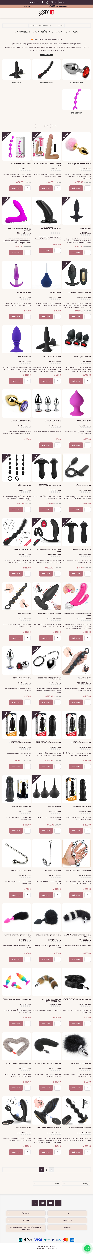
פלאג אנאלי (16, 83)
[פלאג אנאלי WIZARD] (16, 275)
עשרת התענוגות (86, 228)
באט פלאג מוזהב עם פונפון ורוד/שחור (79, 164)
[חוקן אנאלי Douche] (46, 789)
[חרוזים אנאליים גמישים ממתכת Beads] (76, 853)
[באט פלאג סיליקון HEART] (76, 339)
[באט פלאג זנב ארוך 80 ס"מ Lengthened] (76, 982)
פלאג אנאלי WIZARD (24, 292)
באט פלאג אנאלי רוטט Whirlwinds (49, 1128)
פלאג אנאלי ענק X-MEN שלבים (81, 806)
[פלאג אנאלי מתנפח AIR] (76, 468)
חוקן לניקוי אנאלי (55, 292)
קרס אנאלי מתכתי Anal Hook (21, 871)
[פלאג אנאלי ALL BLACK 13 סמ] (46, 211)
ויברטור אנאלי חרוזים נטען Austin (80, 1128)
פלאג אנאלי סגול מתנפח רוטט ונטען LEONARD (19, 229)
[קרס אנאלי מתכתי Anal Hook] (16, 853)
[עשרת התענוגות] (76, 211)
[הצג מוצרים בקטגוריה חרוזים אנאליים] (76, 99)
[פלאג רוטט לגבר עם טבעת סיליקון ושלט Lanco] (46, 532)
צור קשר (32, 2)
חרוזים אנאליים (76, 113)
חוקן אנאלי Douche (54, 806)
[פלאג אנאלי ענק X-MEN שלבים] (76, 789)
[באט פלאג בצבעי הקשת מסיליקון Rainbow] (16, 982)
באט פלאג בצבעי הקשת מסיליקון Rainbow (17, 999)
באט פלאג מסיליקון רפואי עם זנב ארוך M (18, 1063)
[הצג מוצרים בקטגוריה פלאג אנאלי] (16, 69)
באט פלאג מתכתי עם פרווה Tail (80, 1063)
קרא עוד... (46, 55)
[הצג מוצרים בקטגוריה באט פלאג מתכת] (76, 69)
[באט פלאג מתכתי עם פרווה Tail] (76, 1046)
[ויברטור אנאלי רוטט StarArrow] (46, 468)
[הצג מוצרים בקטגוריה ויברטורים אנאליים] (46, 69)
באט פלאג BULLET (24, 357)
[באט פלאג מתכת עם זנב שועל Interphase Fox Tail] (46, 982)
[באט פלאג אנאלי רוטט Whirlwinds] (46, 1110)
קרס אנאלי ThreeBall (53, 871)
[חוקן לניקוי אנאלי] (46, 275)
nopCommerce (50, 1246)
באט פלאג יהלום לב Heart (22, 678)
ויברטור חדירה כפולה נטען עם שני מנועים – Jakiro (77, 615)
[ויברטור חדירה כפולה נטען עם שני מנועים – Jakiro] (76, 596)
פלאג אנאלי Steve (24, 614)
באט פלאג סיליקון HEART (82, 357)
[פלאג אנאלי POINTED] (76, 403)
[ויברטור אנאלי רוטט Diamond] (76, 532)
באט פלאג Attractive (53, 421)
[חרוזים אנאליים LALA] (16, 468)
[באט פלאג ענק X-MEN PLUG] (16, 789)
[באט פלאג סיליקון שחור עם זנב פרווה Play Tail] (16, 917)
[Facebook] (58, 1203)
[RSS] (35, 1203)
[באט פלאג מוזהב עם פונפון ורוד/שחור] (76, 146)
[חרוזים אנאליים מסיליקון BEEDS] (16, 146)
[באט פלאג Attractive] (46, 403)
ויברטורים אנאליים (46, 83)
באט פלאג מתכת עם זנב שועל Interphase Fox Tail (51, 1000)
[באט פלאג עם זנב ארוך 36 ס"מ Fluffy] (46, 1046)
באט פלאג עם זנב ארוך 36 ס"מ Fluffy (48, 1063)
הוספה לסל (76, 188)
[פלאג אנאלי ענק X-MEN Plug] (76, 725)
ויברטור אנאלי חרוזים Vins (22, 549)
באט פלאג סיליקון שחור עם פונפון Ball (48, 935)
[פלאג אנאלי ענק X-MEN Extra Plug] (46, 725)
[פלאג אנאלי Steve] (16, 596)
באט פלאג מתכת (76, 83)
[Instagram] (42, 1203)
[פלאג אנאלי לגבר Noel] (16, 1110)
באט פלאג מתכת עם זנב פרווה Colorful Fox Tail (77, 936)
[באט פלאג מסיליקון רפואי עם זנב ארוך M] (16, 1046)
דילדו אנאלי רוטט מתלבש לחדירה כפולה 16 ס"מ (47, 165)
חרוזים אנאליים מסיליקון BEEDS (21, 164)
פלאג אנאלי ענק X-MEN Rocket (20, 742)
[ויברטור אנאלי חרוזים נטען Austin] (76, 1110)
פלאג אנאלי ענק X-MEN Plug (81, 742)
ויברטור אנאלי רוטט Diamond (81, 549)
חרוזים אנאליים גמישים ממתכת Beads (78, 871)
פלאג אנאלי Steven (84, 678)
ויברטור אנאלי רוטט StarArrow (50, 485)
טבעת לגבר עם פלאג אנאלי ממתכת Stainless (49, 679)
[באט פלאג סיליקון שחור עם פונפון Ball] (46, 917)
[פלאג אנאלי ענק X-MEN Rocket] (16, 725)
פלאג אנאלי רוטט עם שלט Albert (49, 614)
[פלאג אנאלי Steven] (76, 660)
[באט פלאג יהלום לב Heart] (16, 660)
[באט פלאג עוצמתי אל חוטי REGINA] (76, 275)
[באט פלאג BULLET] (16, 339)
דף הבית (61, 25)
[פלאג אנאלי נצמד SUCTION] (46, 339)
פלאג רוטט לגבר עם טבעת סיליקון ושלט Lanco (48, 550)
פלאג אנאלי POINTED (84, 421)
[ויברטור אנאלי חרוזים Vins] (16, 532)
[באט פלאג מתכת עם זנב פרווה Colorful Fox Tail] (76, 917)
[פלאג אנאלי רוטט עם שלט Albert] (46, 596)
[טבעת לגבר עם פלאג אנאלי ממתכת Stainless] (46, 660)
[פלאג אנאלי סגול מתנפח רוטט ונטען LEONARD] (16, 211)
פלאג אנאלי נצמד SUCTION (52, 357)
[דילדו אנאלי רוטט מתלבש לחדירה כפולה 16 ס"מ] (46, 146)
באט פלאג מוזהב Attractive (21, 421)
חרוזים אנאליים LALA (24, 485)
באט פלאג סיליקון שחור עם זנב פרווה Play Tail (17, 936)
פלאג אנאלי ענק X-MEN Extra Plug (48, 742)
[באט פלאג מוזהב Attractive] (16, 403)
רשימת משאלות (51, 2)
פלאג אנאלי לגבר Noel (23, 1128)
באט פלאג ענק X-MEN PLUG (21, 806)
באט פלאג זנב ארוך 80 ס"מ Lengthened (77, 999)
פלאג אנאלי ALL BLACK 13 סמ (51, 228)
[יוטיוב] (50, 1203)
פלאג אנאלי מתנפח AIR (83, 485)
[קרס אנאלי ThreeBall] (46, 853)
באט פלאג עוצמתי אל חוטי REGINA (80, 292)
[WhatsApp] (87, 1248)
